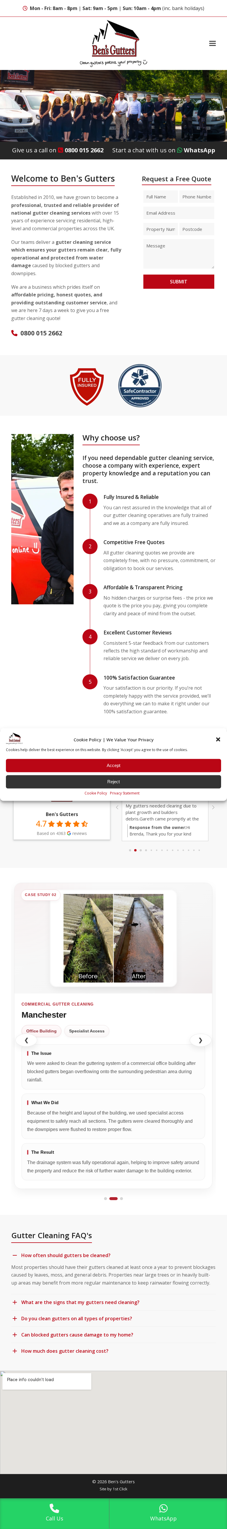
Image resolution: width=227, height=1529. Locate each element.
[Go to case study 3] (121, 1198)
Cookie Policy (96, 793)
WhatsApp (199, 150)
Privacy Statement (125, 793)
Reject (113, 781)
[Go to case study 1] (105, 1198)
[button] (218, 740)
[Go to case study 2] (113, 1198)
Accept (113, 765)
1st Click (120, 1489)
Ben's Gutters (62, 814)
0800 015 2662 (84, 150)
